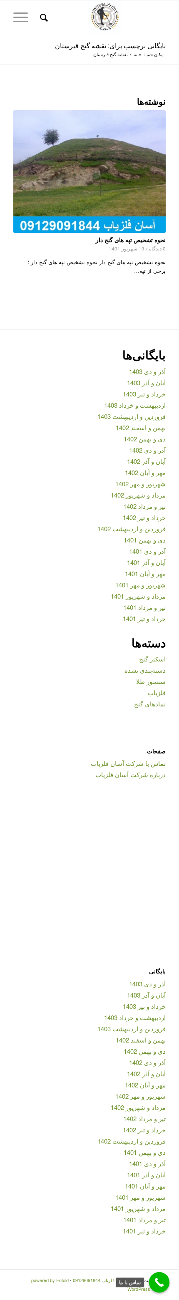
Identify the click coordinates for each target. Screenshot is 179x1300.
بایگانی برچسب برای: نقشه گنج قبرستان (110, 45)
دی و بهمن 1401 (145, 539)
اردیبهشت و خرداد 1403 (135, 405)
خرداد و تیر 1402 (144, 517)
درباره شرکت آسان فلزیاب (130, 774)
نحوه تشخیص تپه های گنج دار (131, 239)
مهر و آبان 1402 (145, 472)
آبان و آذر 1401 (146, 562)
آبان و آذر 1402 (146, 461)
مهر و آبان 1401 (145, 573)
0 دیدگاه (157, 248)
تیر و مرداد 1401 (144, 607)
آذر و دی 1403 (147, 371)
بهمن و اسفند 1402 (141, 427)
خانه (138, 54)
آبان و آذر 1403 (146, 382)
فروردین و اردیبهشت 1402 (131, 528)
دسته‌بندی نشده (145, 670)
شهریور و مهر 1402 (140, 483)
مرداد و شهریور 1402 (138, 494)
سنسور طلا (151, 681)
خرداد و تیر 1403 (144, 393)
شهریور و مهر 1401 (140, 584)
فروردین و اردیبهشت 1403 (131, 416)
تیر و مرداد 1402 (144, 506)
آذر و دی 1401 (147, 551)
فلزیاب (157, 692)
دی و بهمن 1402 (145, 438)
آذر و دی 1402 (147, 450)
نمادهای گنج (150, 703)
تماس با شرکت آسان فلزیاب (128, 763)
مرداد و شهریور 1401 (138, 596)
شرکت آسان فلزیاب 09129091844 (106, 1280)
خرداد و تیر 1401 (144, 618)
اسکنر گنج (152, 658)
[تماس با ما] (159, 1282)
